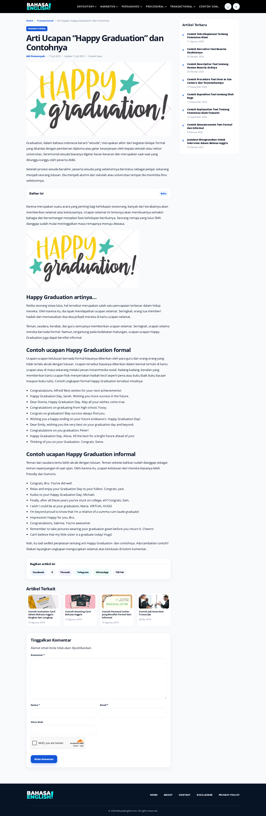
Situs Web (37, 722)
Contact (185, 794)
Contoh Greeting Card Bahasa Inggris (78, 613)
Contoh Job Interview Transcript (151, 613)
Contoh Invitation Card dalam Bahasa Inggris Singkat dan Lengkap (41, 614)
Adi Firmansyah (35, 56)
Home (29, 20)
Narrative (107, 6)
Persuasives (130, 6)
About (168, 794)
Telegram (83, 572)
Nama (35, 705)
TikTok (120, 572)
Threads (65, 572)
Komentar (38, 655)
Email (104, 705)
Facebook (38, 572)
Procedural (155, 6)
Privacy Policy (229, 794)
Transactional (181, 6)
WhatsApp (102, 572)
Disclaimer (205, 794)
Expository (85, 6)
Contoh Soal (209, 6)
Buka (163, 193)
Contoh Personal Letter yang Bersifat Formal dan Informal (116, 614)
